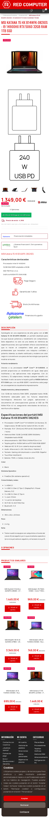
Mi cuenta (23, 742)
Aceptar (24, 798)
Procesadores (39, 745)
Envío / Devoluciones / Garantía (8, 761)
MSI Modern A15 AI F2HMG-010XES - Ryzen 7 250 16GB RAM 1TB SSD (36, 643)
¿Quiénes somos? (6, 749)
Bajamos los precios (23, 760)
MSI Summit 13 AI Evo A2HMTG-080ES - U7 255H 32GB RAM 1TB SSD (13, 592)
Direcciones (23, 751)
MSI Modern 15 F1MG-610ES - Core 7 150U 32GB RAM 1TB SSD (36, 591)
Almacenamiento (41, 757)
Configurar (24, 812)
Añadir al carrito (13, 608)
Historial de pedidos (23, 746)
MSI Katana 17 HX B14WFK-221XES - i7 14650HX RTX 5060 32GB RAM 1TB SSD (36, 694)
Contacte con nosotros (8, 743)
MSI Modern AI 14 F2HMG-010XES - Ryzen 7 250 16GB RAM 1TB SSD (13, 694)
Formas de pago (7, 754)
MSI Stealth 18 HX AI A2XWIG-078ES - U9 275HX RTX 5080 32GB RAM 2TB (12, 643)
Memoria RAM (39, 754)
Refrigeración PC (39, 761)
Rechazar (24, 805)
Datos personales (23, 755)
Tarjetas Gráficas (37, 749)
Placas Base (39, 742)
